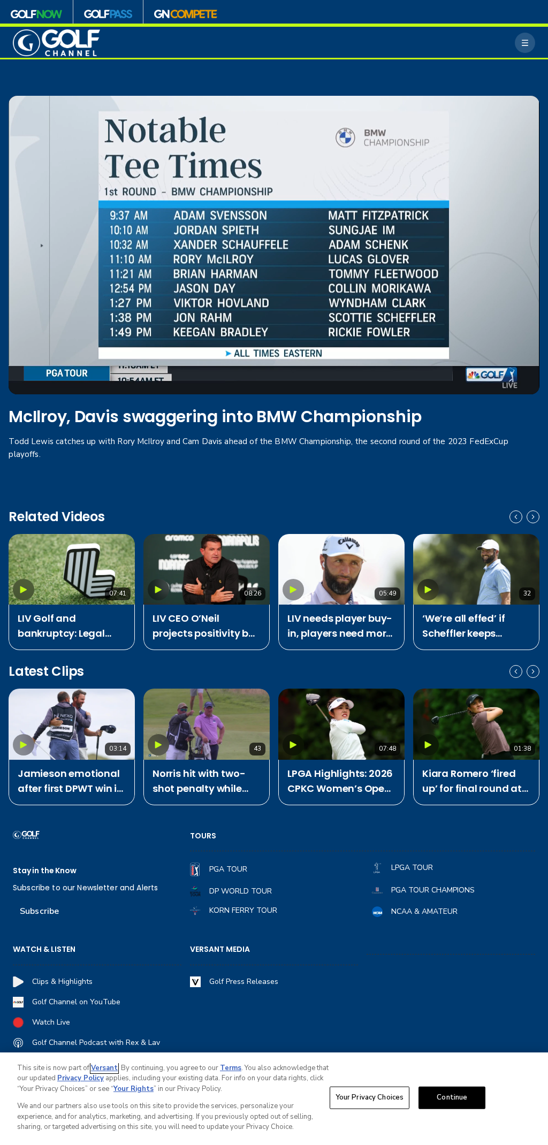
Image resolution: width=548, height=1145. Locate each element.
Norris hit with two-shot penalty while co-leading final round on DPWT (199, 781)
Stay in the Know (45, 871)
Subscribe (39, 911)
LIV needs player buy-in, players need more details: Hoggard (339, 626)
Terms (230, 1068)
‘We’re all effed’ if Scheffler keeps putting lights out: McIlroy (466, 626)
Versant (104, 1068)
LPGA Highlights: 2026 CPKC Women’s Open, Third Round (340, 781)
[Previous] (515, 516)
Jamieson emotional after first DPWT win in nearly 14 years (70, 781)
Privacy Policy (80, 1078)
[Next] (533, 516)
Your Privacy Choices (370, 1097)
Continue (452, 1097)
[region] (274, 1098)
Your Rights (133, 1089)
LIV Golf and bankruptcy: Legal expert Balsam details (71, 626)
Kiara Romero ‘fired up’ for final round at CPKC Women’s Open (474, 781)
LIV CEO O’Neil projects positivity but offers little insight (206, 626)
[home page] (56, 43)
